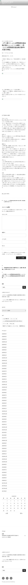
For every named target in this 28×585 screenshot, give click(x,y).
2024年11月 (4, 360)
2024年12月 (4, 357)
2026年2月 (4, 339)
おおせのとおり (7, 2)
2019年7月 (4, 469)
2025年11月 (4, 341)
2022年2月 (4, 421)
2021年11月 (4, 429)
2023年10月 (4, 387)
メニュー (15, 7)
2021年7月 (4, 437)
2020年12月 (4, 440)
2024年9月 (4, 365)
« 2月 (7, 513)
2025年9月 (4, 344)
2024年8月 (4, 368)
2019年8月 (4, 467)
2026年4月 (4, 336)
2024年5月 (4, 373)
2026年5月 (4, 333)
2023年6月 (4, 397)
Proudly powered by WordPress (8, 581)
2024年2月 (4, 376)
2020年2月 (4, 451)
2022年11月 (4, 411)
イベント (5, 323)
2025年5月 (4, 349)
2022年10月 (4, 413)
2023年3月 (4, 405)
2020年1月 (4, 453)
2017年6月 (4, 491)
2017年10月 (4, 488)
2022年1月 (4, 424)
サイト (3, 245)
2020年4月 (4, 445)
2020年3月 (4, 448)
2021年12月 (4, 427)
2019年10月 (4, 461)
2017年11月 (4, 485)
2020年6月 (4, 443)
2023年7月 (4, 395)
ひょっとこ (5, 200)
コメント (4, 214)
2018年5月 (4, 477)
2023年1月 (4, 408)
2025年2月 (4, 352)
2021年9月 (4, 432)
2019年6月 (4, 472)
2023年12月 (4, 381)
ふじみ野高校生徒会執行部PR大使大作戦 (14, 200)
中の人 (12, 323)
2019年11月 (4, 459)
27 (24, 508)
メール (4, 239)
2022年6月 (4, 419)
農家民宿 (22, 326)
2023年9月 (4, 389)
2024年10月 (4, 363)
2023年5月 (4, 400)
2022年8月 (4, 416)
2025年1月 (4, 355)
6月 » (21, 513)
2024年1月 (4, 379)
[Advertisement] (14, 24)
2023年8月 (4, 392)
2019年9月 (4, 464)
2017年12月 (4, 483)
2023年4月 (4, 403)
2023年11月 (4, 384)
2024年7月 (4, 371)
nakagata (11, 41)
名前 (3, 232)
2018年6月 (4, 475)
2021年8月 (4, 435)
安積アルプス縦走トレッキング (10, 326)
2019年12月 (4, 456)
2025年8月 (4, 347)
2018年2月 (4, 480)
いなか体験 (6, 318)
